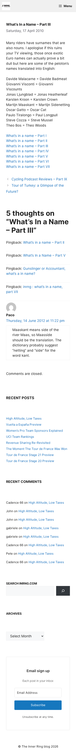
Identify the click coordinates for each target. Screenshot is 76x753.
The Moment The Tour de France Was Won (36, 449)
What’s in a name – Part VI (27, 161)
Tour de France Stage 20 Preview (30, 461)
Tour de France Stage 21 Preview (30, 455)
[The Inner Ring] (6, 6)
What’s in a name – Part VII (28, 167)
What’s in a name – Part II (26, 141)
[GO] (63, 591)
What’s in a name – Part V (27, 156)
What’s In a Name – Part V (44, 255)
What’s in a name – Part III (27, 146)
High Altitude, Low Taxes (24, 418)
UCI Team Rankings (20, 437)
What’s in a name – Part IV (27, 151)
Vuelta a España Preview (23, 424)
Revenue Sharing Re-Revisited (28, 443)
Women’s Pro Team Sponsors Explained (34, 431)
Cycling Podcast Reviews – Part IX (39, 179)
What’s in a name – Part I (26, 136)
